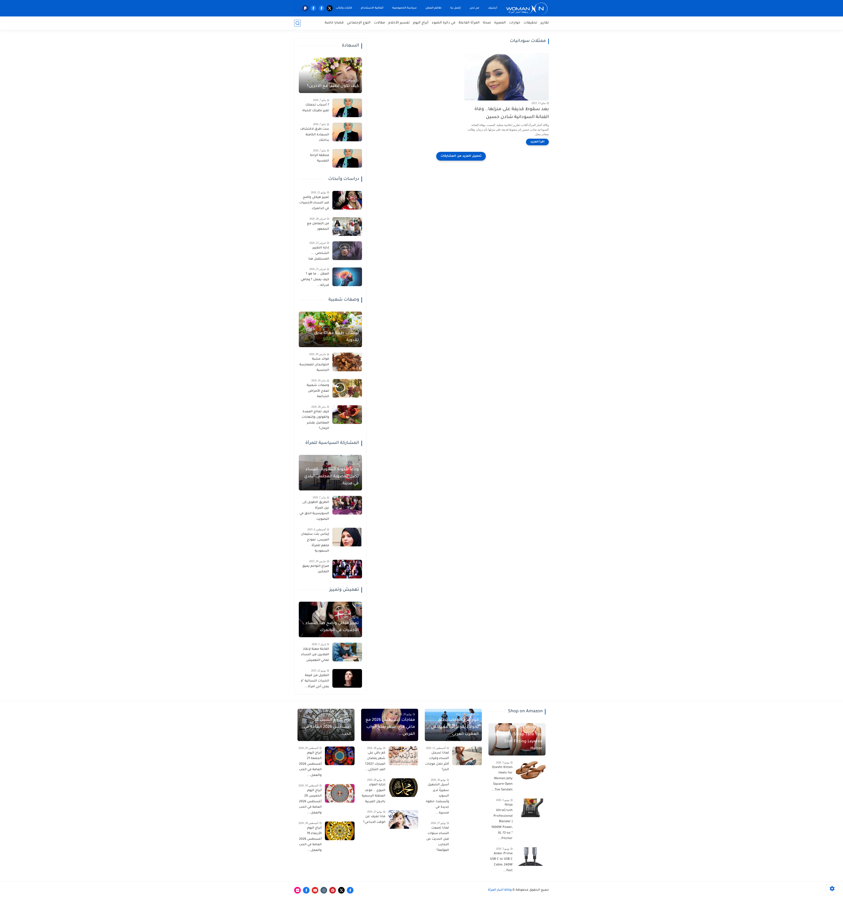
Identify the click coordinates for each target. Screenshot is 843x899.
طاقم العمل (433, 8)
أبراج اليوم (421, 23)
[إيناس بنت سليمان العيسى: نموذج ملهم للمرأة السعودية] (347, 537)
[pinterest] (332, 890)
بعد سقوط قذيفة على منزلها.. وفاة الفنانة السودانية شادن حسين (511, 113)
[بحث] (297, 23)
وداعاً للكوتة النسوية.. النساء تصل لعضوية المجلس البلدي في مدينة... (331, 476)
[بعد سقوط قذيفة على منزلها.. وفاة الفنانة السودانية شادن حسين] (506, 76)
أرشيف (492, 8)
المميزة (500, 23)
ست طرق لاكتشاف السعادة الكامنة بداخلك (314, 134)
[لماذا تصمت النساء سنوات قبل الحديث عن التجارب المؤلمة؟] (467, 831)
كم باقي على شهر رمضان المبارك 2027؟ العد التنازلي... (375, 761)
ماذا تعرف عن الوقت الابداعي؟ (374, 819)
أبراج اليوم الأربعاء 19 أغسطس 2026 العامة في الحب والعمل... (310, 839)
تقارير (544, 23)
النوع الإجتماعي (359, 23)
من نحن (474, 8)
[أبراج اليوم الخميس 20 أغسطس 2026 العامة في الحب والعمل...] (340, 793)
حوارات (514, 23)
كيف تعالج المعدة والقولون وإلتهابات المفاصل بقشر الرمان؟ (315, 420)
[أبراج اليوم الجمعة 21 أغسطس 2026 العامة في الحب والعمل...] (340, 755)
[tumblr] (324, 890)
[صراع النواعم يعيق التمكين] (347, 569)
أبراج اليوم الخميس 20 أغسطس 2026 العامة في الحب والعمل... (310, 802)
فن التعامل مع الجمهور (318, 226)
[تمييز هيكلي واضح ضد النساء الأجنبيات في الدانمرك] (347, 200)
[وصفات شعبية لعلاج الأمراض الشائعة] (347, 388)
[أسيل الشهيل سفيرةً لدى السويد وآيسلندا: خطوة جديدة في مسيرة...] (467, 787)
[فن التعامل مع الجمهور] (347, 226)
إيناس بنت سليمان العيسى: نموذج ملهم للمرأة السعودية (315, 543)
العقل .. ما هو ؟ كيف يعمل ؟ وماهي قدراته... (315, 279)
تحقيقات (530, 23)
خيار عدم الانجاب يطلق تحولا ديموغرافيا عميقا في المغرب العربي (455, 727)
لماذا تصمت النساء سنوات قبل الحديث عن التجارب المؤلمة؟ (437, 839)
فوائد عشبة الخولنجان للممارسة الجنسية (314, 364)
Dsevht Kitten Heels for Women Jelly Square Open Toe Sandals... (502, 779)
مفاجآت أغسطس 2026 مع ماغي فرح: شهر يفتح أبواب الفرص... (390, 727)
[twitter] (330, 8)
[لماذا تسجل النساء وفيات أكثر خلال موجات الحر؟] (467, 755)
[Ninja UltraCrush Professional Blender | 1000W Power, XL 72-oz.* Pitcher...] (531, 808)
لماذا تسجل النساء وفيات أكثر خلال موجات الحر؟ (437, 761)
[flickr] (297, 890)
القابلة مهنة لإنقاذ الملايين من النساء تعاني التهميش (315, 655)
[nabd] (297, 8)
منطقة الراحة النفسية (319, 158)
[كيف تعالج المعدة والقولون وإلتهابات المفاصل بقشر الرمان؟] (347, 414)
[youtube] (315, 890)
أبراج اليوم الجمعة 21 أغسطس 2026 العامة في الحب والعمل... (310, 764)
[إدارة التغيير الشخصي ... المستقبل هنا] (347, 250)
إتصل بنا (455, 8)
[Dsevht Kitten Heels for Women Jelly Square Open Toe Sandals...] (531, 770)
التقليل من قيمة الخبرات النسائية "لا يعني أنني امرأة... (315, 681)
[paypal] (305, 8)
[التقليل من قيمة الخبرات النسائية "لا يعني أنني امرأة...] (347, 678)
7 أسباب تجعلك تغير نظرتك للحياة (315, 108)
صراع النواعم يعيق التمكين (315, 569)
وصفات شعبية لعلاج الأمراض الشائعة (318, 391)
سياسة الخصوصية (404, 8)
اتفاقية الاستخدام (372, 8)
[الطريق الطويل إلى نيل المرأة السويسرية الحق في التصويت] (347, 505)
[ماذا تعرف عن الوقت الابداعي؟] (403, 819)
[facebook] (321, 8)
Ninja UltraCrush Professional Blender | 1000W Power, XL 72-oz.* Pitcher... (502, 822)
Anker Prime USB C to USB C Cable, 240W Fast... (501, 862)
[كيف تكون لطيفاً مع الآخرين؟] (330, 75)
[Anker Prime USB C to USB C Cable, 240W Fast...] (531, 856)
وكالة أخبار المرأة (500, 890)
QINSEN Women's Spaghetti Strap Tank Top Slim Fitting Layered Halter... (518, 738)
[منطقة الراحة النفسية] (347, 158)
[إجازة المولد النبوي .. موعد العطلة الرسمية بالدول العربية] (403, 787)
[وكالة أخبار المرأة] (527, 8)
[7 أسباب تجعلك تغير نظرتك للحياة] (347, 108)
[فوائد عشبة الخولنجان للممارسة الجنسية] (347, 362)
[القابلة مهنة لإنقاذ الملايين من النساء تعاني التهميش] (347, 652)
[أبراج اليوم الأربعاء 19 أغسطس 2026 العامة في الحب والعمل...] (340, 831)
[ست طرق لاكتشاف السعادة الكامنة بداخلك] (347, 132)
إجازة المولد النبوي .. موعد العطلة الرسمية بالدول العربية (373, 793)
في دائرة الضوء (443, 23)
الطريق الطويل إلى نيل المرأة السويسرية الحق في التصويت (314, 511)
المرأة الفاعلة (469, 23)
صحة (487, 23)
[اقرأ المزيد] (537, 142)
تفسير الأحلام (399, 23)
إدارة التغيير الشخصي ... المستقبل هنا (318, 253)
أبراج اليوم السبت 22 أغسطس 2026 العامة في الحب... (327, 727)
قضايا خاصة (334, 23)
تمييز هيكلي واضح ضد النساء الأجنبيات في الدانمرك (314, 203)
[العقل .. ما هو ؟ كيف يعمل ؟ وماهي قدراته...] (347, 276)
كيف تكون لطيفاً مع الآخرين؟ (333, 86)
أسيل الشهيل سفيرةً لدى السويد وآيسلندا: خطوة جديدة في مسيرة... (437, 799)
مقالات (379, 23)
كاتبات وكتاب (344, 8)
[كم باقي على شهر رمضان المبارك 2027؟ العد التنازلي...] (403, 755)
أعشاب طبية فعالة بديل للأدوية (336, 337)
